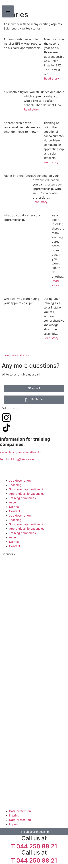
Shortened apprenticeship (27, 489)
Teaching (15, 485)
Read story (51, 78)
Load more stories (16, 355)
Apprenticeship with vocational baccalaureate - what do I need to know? (22, 127)
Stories (14, 507)
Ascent (13, 502)
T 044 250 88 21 (34, 846)
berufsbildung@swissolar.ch (19, 459)
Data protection (20, 811)
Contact (14, 511)
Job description (20, 480)
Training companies (22, 498)
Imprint (14, 815)
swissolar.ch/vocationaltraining (21, 452)
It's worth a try (14, 92)
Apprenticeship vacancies (26, 493)
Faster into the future (18, 175)
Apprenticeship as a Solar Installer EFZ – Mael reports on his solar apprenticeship (22, 43)
